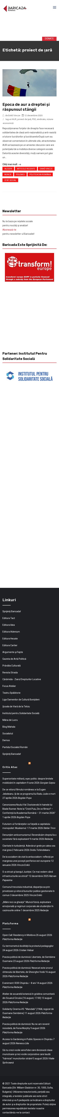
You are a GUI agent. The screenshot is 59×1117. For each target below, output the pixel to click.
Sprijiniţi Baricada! (11, 611)
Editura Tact (8, 618)
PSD (34, 119)
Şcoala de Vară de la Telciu (16, 706)
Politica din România (40, 174)
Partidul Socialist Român (15, 747)
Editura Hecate (10, 638)
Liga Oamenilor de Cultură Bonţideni (20, 699)
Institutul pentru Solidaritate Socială (20, 713)
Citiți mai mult (10, 164)
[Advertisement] (30, 26)
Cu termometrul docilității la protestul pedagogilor (28, 946)
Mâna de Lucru (10, 720)
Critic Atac (10, 767)
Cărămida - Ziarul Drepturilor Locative (21, 679)
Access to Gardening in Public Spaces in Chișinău (27, 1039)
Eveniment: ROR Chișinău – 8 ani (19, 983)
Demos (6, 740)
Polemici (20, 174)
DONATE (47, 38)
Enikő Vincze (46, 169)
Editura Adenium (11, 631)
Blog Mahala (8, 726)
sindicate (41, 119)
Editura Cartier (9, 645)
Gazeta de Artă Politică (14, 659)
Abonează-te (9, 229)
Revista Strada (10, 672)
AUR (14, 119)
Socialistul (7, 733)
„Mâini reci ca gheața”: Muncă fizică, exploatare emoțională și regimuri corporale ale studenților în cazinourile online (27, 906)
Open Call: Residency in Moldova (19, 935)
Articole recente (26, 169)
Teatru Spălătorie (11, 692)
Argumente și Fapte (12, 652)
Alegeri (8, 169)
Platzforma (10, 923)
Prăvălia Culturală (11, 665)
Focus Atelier (9, 686)
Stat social (10, 180)
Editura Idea (8, 625)
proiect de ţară (24, 119)
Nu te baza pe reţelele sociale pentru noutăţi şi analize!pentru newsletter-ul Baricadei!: (18, 227)
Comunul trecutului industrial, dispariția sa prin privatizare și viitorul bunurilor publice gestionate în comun (28, 891)
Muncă (7, 174)
